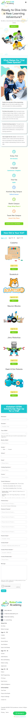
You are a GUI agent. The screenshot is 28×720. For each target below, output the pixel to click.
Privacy (3, 712)
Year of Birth (4, 430)
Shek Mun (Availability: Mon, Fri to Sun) (12, 485)
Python (2, 671)
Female (10, 449)
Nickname (4, 416)
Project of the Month (5, 693)
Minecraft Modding (5, 659)
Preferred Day (5, 500)
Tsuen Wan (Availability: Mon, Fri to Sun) (12, 488)
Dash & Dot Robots (5, 647)
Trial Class (3, 690)
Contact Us (3, 699)
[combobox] (14, 433)
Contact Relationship (6, 556)
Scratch (2, 653)
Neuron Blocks (4, 641)
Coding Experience (6, 467)
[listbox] (14, 470)
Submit (3, 590)
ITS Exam (3, 678)
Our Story (3, 626)
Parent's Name (5, 535)
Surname (3, 423)
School (3, 453)
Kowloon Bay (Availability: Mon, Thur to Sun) (13, 483)
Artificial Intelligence (5, 684)
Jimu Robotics (4, 644)
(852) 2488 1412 (8, 610)
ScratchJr (3, 638)
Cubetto (3, 635)
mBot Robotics (4, 656)
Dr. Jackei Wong (8, 620)
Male (4, 449)
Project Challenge (5, 696)
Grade (3, 460)
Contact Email (5, 542)
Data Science (4, 681)
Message (3, 563)
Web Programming (5, 675)
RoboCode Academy (9, 616)
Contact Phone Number (7, 549)
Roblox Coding (4, 662)
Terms (7, 712)
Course (3, 474)
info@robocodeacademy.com (11, 613)
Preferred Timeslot (6, 509)
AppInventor (4, 666)
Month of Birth (5, 440)
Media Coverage (5, 629)
